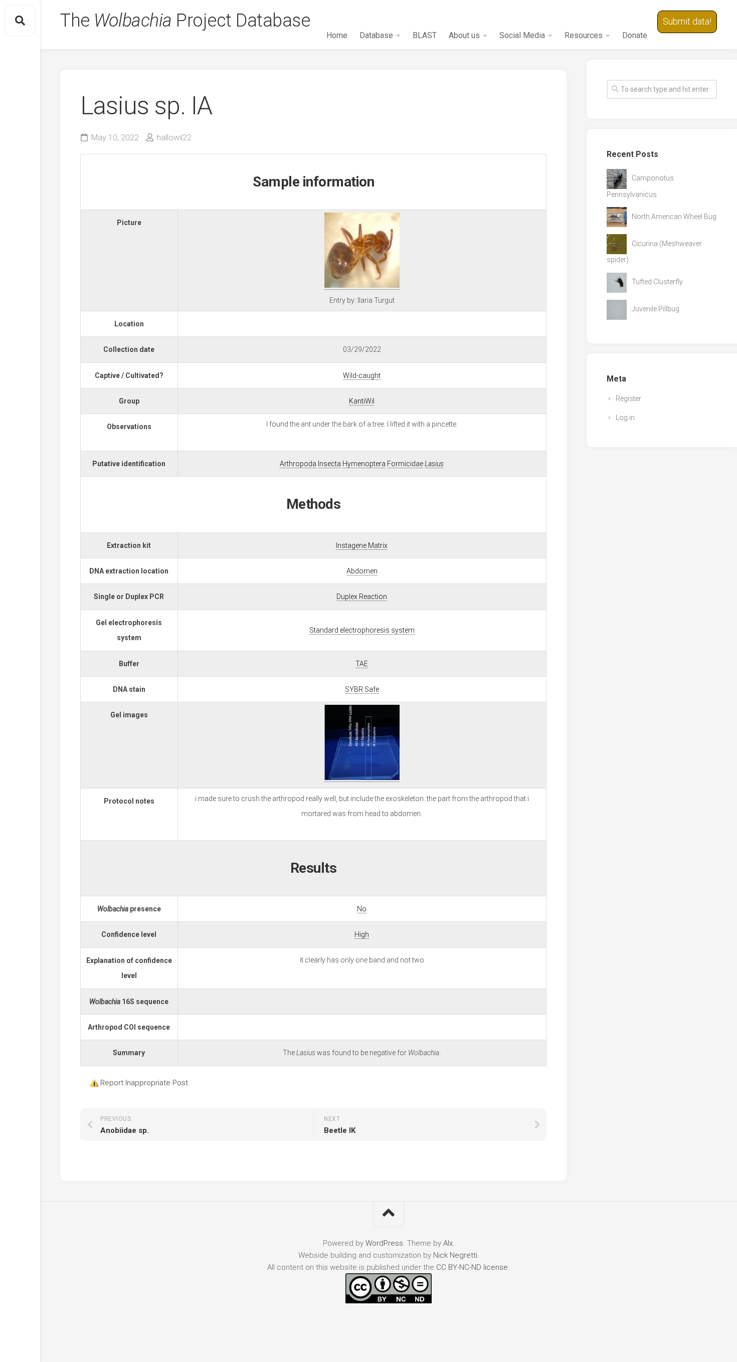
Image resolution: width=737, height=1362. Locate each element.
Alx (448, 1243)
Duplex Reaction (361, 597)
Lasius (434, 464)
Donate (634, 35)
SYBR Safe (362, 689)
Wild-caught (362, 375)
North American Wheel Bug (674, 217)
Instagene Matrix (362, 545)
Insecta (329, 464)
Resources (584, 35)
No (361, 909)
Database (376, 35)
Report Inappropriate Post (144, 1082)
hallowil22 (174, 137)
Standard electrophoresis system (362, 630)
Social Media (522, 35)
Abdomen (362, 571)
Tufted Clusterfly (657, 282)
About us (464, 35)
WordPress (384, 1243)
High (361, 934)
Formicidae (405, 464)
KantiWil (362, 401)
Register (628, 399)
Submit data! (687, 21)
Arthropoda (298, 464)
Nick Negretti (455, 1255)
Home (336, 35)
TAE (361, 664)
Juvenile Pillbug (655, 309)
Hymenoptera (364, 464)
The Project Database (185, 20)
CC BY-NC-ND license (472, 1267)
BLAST (425, 35)
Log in (625, 418)
